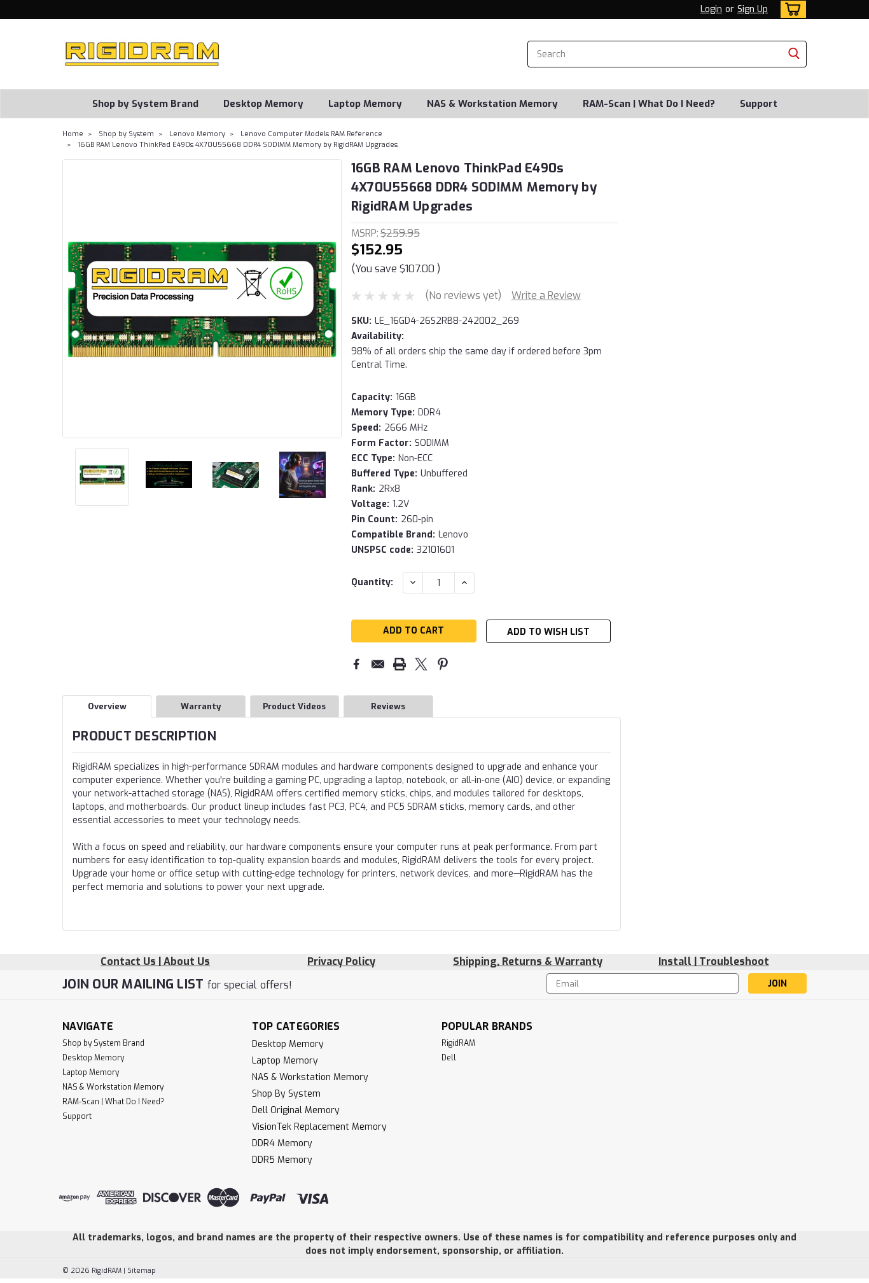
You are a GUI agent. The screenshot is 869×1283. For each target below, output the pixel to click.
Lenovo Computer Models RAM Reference (311, 134)
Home (72, 134)
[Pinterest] (442, 664)
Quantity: (372, 582)
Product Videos (294, 706)
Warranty (201, 706)
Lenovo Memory (197, 134)
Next (330, 298)
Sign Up (752, 9)
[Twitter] (421, 664)
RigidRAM (458, 1043)
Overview (107, 706)
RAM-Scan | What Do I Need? (649, 103)
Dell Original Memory (296, 1110)
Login (711, 9)
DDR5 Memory (282, 1160)
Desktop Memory (263, 103)
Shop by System (126, 134)
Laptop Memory (365, 103)
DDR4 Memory (282, 1143)
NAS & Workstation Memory (492, 103)
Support (758, 103)
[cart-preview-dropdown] (790, 9)
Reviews (388, 706)
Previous (73, 298)
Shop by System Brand (145, 103)
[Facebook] (356, 664)
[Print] (399, 664)
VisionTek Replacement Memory (319, 1127)
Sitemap (141, 1270)
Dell (448, 1058)
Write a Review (546, 295)
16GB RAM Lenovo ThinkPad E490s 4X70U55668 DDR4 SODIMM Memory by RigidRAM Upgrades (238, 144)
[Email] (378, 664)
